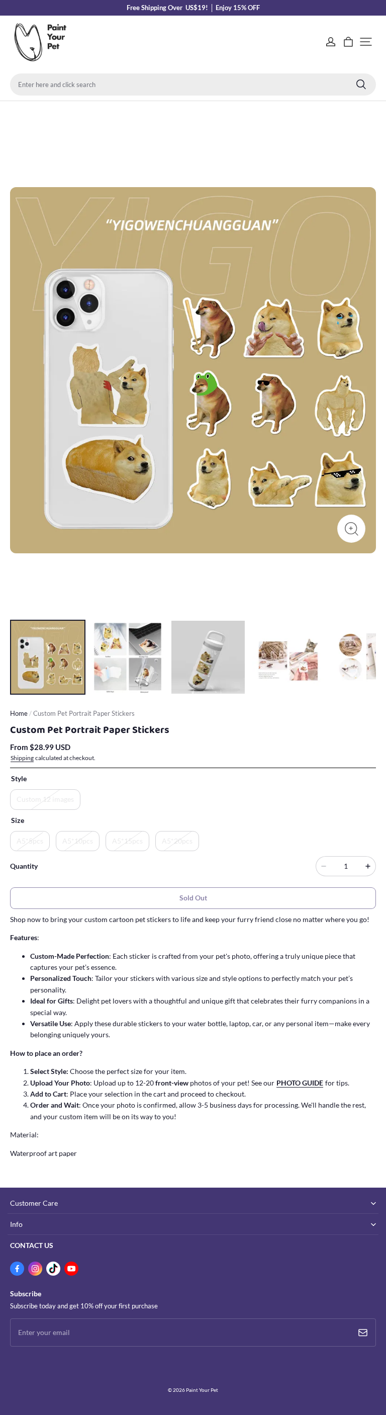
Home (19, 713)
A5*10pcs (77, 841)
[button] (366, 42)
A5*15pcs (127, 841)
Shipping (22, 758)
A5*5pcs (30, 841)
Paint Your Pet (202, 1390)
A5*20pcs (177, 841)
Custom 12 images (45, 799)
